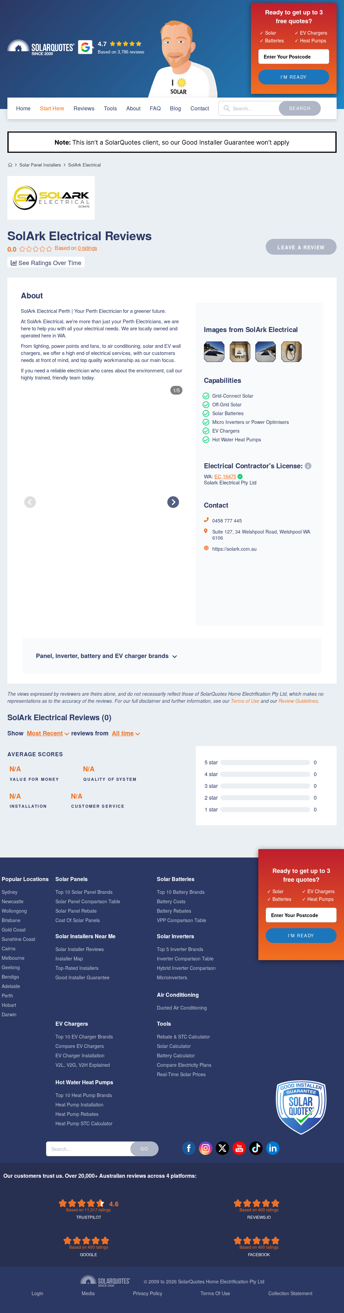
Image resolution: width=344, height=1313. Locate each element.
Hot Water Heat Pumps (84, 1082)
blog (175, 108)
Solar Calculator (174, 1046)
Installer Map (69, 958)
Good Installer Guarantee (82, 977)
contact (199, 108)
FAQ (155, 108)
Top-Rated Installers (76, 967)
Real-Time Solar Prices (181, 1074)
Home (9, 165)
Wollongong (14, 910)
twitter (222, 1148)
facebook (189, 1148)
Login (37, 1293)
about (133, 108)
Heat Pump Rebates (76, 1113)
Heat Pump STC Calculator (84, 1123)
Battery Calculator (176, 1055)
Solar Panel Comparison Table (87, 901)
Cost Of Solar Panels (77, 920)
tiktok (256, 1148)
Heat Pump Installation (79, 1104)
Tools (110, 108)
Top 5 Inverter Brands (180, 949)
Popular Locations (25, 879)
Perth (7, 995)
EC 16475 (225, 476)
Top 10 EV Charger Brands (84, 1036)
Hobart (9, 1004)
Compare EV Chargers (79, 1046)
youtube (239, 1148)
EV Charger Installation (79, 1055)
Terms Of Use (215, 1293)
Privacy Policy (147, 1293)
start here (52, 108)
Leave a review (301, 247)
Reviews (84, 108)
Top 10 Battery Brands (181, 891)
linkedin (273, 1148)
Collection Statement (290, 1293)
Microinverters (172, 977)
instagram (205, 1148)
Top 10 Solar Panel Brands (84, 891)
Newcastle (13, 901)
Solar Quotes (41, 47)
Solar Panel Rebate (76, 910)
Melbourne (13, 957)
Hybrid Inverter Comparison (186, 967)
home (23, 108)
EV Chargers (71, 1023)
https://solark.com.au (234, 548)
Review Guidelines (298, 700)
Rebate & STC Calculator (183, 1036)
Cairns (8, 948)
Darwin (9, 1014)
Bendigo (10, 976)
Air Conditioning (178, 994)
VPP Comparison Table (181, 920)
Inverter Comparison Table (185, 958)
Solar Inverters (175, 936)
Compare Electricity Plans (184, 1064)
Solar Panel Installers (40, 165)
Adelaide (11, 986)
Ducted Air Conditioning (182, 1007)
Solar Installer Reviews (79, 949)
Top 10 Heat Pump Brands (83, 1095)
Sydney (9, 891)
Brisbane (11, 920)
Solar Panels (71, 879)
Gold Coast (14, 929)
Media (88, 1293)
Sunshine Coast (18, 939)
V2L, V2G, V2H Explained (82, 1064)
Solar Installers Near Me (85, 936)
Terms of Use (245, 700)
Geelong (11, 967)
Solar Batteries (176, 879)
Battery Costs (171, 901)
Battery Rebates (174, 910)
